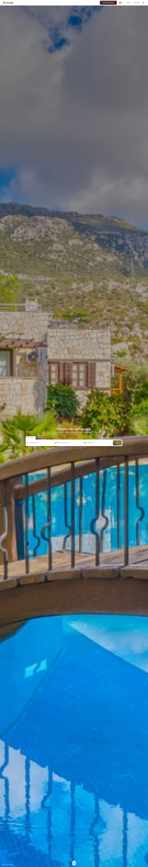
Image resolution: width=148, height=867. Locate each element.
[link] (8, 2)
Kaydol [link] (129, 2)
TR (122, 2)
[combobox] (29, 443)
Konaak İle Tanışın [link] (108, 2)
